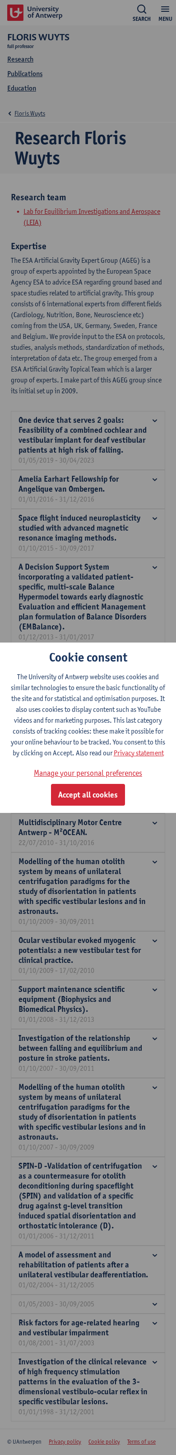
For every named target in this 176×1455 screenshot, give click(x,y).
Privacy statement (139, 753)
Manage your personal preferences (88, 773)
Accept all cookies (88, 795)
